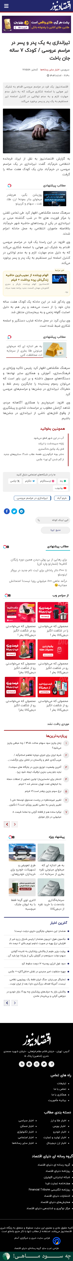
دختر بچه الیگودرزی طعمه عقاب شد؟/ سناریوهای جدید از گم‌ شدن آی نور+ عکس (34, 457)
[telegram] (29, 1064)
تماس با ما (60, 1089)
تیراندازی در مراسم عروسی (32, 498)
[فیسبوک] (7, 511)
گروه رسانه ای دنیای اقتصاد (54, 1165)
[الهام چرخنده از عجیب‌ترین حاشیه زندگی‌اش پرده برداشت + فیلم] (59, 279)
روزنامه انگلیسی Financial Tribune (49, 1190)
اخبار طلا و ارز (58, 1120)
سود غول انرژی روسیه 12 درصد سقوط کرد (44, 963)
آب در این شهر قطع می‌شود (49, 438)
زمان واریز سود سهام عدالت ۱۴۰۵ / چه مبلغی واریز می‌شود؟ (34, 745)
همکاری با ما (59, 1095)
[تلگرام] (22, 511)
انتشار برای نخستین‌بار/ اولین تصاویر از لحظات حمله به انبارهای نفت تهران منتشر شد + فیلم (34, 782)
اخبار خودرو (59, 1132)
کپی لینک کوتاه (60, 520)
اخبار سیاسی (26, 1120)
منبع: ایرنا (56, 530)
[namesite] (60, 6)
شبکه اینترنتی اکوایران (57, 1177)
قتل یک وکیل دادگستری (51, 449)
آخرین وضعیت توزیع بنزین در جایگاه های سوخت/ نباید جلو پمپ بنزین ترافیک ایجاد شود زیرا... (35, 769)
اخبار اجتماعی (26, 1137)
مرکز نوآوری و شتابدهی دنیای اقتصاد (48, 1208)
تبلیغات (61, 1083)
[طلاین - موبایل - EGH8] (36, 24)
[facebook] (52, 1064)
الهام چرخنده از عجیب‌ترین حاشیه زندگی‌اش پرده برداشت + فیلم (27, 277)
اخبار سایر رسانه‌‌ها (23, 1143)
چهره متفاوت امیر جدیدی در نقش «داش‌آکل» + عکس (37, 971)
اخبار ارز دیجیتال (56, 1143)
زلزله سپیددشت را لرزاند (51, 443)
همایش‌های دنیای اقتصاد (55, 1202)
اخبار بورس (59, 1126)
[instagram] (37, 1064)
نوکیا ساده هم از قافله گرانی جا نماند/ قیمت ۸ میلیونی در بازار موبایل (36, 814)
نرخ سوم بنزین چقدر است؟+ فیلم (43, 791)
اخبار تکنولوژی (25, 1132)
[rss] (22, 1064)
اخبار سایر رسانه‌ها (49, 70)
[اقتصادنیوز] (36, 1039)
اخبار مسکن (27, 1126)
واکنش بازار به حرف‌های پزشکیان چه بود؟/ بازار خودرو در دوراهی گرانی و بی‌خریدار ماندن (36, 994)
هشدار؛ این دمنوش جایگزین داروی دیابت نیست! (40, 931)
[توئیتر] (14, 511)
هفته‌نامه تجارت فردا (57, 1183)
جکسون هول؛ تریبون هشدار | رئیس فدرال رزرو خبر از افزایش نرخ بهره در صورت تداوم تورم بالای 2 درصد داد (37, 941)
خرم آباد (62, 498)
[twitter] (44, 1064)
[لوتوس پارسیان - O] (36, 1256)
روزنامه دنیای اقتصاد (58, 1171)
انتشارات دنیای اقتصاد (57, 1196)
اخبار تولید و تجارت (54, 1137)
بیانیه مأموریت (57, 1100)
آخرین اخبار (58, 923)
